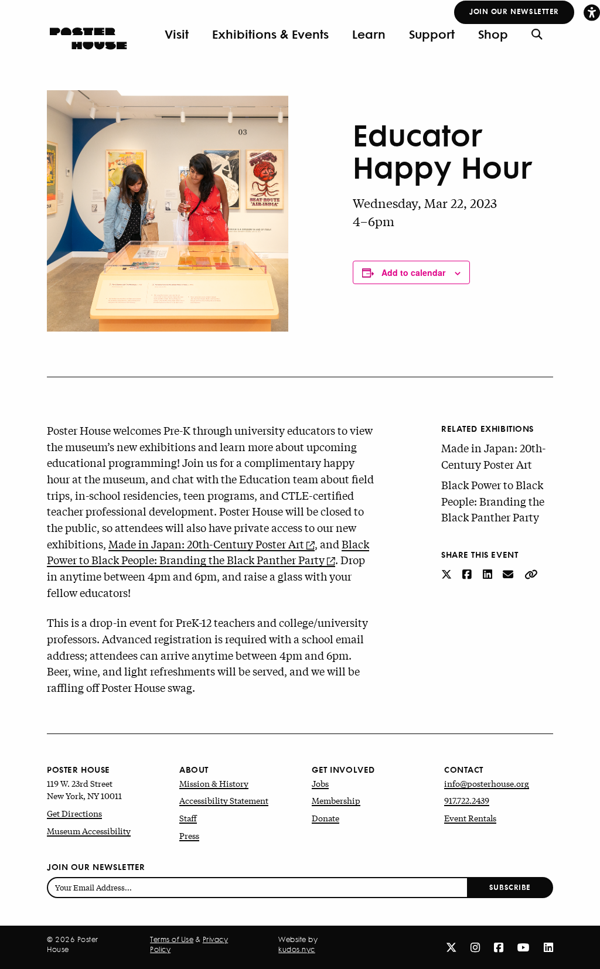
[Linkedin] (548, 946)
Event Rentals (470, 818)
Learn (369, 34)
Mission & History (213, 783)
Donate (325, 818)
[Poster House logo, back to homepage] (88, 34)
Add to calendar (413, 272)
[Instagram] (475, 946)
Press (189, 835)
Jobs (320, 783)
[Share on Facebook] (468, 573)
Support (432, 34)
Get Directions (74, 813)
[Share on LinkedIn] (489, 573)
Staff (188, 818)
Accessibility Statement (223, 800)
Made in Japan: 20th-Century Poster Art (206, 543)
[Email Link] (509, 573)
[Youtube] (523, 946)
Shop (493, 34)
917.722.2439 (466, 800)
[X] (451, 946)
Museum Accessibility (89, 831)
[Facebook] (498, 946)
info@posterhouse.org (486, 783)
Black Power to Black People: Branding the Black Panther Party (208, 552)
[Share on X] (447, 573)
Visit (177, 34)
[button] (592, 12)
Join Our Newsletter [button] (514, 10)
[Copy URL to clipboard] (531, 573)
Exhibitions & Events (270, 34)
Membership (336, 800)
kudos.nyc (296, 949)
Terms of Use (171, 939)
